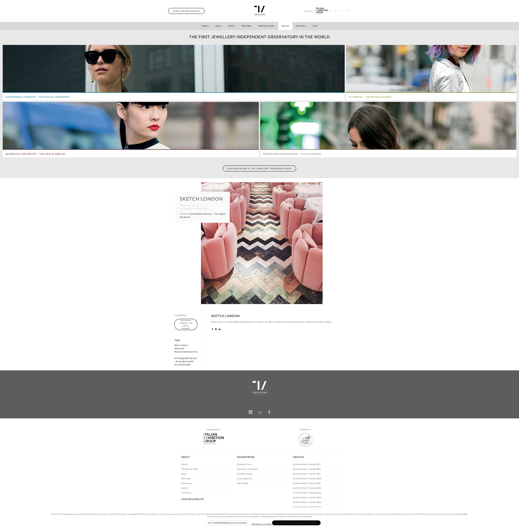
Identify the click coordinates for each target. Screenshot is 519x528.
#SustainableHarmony (186, 351)
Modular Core (244, 464)
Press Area (246, 26)
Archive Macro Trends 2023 (307, 492)
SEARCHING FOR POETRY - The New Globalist (35, 153)
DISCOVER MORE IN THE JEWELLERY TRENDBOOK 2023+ (259, 168)
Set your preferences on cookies (227, 523)
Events (231, 26)
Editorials (301, 26)
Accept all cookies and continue (296, 523)
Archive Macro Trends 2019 (307, 473)
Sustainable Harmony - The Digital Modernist (185, 324)
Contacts (186, 492)
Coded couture (244, 473)
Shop (315, 26)
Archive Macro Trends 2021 (307, 483)
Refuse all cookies (262, 524)
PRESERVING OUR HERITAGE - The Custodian (292, 153)
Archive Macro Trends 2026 (307, 507)
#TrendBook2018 (184, 361)
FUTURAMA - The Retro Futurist (370, 97)
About (218, 26)
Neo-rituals (242, 483)
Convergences (244, 478)
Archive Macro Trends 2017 (307, 464)
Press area (186, 483)
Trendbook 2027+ (266, 26)
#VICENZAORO (182, 364)
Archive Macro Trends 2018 (307, 469)
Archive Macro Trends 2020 (307, 478)
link (465, 514)
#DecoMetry (181, 345)
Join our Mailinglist (186, 11)
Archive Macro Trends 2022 (307, 488)
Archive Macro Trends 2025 (307, 502)
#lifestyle (179, 348)
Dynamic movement (247, 469)
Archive (285, 26)
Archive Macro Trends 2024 (307, 497)
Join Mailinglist (192, 499)
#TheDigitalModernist (185, 358)
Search (205, 26)
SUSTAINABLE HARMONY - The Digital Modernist (37, 97)
